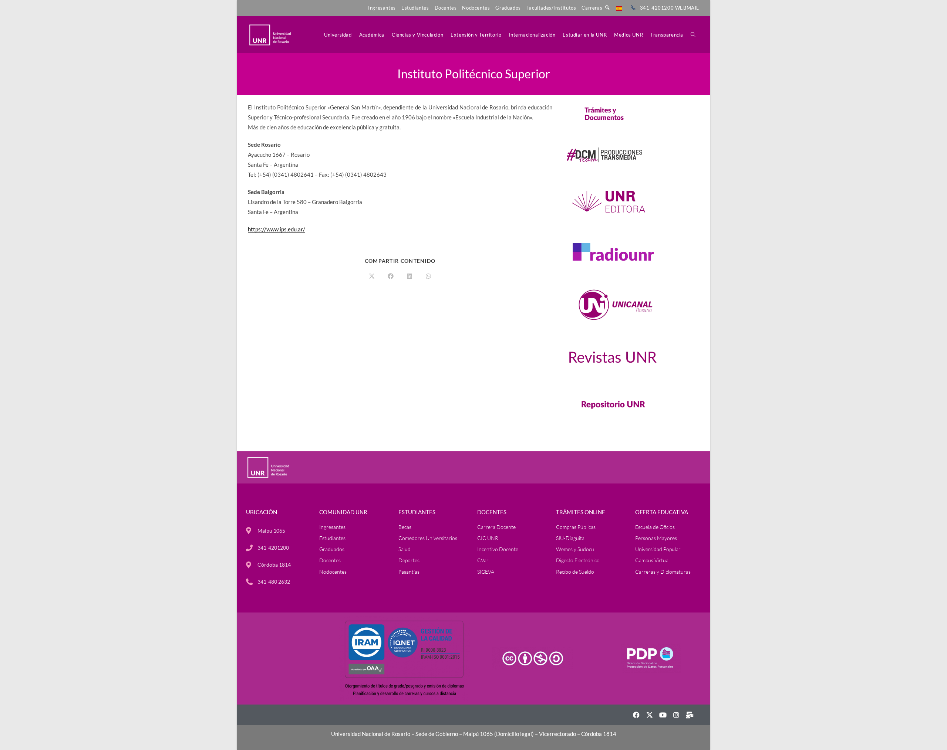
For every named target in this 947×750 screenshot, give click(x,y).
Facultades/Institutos (551, 8)
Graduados (507, 8)
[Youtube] (663, 715)
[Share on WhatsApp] (428, 276)
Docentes (446, 8)
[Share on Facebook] (390, 276)
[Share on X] (371, 276)
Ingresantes (382, 8)
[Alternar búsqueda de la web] (693, 34)
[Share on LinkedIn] (409, 276)
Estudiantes (415, 8)
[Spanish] (619, 8)
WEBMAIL (687, 8)
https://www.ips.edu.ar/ (276, 229)
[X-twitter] (649, 715)
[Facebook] (636, 715)
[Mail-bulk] (689, 715)
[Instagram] (676, 715)
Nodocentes (476, 8)
